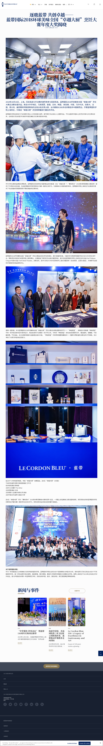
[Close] (100, 743)
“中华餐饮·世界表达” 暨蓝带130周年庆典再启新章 (31, 632)
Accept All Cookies (84, 743)
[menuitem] (88, 4)
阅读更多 (20, 643)
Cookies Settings (72, 743)
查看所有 (77, 591)
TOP (100, 654)
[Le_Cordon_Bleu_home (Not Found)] (9, 4)
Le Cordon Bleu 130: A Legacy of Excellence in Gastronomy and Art (76, 636)
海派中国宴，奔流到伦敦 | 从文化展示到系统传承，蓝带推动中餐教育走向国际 (56, 636)
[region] (51, 743)
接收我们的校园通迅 (51, 666)
